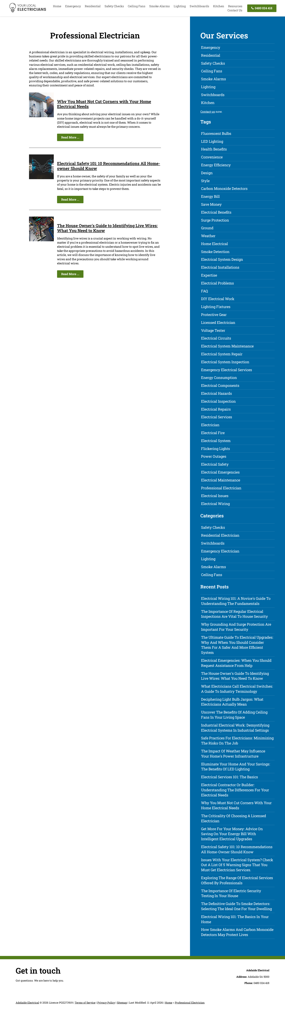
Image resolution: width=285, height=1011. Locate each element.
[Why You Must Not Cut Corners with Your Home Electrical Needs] (41, 116)
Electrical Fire (213, 432)
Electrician (210, 424)
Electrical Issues (214, 495)
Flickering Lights (215, 448)
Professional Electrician (221, 488)
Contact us (207, 112)
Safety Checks (114, 6)
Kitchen (218, 6)
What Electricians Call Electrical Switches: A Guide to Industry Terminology (237, 689)
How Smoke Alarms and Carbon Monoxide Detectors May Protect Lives (237, 932)
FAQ (204, 291)
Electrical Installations (220, 267)
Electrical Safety (215, 464)
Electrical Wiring (215, 503)
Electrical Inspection (218, 401)
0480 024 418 (263, 8)
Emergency (73, 6)
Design (207, 172)
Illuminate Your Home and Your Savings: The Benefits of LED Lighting (235, 767)
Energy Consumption (219, 377)
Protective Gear (214, 314)
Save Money (211, 204)
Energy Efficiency (216, 165)
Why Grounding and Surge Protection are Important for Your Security (236, 627)
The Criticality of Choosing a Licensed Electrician (233, 818)
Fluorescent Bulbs (216, 133)
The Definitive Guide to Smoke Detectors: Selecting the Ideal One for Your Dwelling (236, 906)
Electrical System (216, 440)
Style (205, 180)
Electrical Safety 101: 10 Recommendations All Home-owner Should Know (108, 166)
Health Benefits (214, 149)
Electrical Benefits (216, 212)
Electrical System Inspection (225, 361)
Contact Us (234, 10)
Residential (93, 6)
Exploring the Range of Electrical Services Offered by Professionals (237, 880)
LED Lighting (212, 141)
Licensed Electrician (218, 322)
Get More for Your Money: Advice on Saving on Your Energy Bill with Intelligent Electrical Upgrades (232, 833)
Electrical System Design (222, 259)
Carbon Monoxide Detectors (224, 188)
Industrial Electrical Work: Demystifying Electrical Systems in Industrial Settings (235, 728)
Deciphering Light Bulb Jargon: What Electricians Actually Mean (232, 702)
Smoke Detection (215, 251)
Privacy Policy (106, 1002)
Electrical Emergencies (220, 472)
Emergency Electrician (220, 551)
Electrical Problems (217, 283)
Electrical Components (220, 385)
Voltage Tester (213, 330)
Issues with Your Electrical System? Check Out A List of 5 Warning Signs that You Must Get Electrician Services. (237, 864)
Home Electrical (214, 243)
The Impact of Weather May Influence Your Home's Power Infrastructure (233, 753)
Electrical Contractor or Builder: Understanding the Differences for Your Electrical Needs (235, 789)
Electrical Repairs (216, 409)
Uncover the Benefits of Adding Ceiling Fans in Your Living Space (234, 715)
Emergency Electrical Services (226, 369)
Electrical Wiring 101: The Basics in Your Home (235, 919)
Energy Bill (210, 196)
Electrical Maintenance (220, 480)
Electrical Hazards (216, 393)
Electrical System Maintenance (227, 346)
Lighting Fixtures (215, 306)
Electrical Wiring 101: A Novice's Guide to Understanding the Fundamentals (235, 601)
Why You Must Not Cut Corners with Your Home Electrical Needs (104, 104)
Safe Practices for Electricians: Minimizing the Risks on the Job (237, 740)
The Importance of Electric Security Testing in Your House (231, 893)
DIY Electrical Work (217, 298)
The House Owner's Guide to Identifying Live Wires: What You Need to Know (107, 228)
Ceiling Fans (136, 6)
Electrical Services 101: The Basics (229, 776)
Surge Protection (215, 220)
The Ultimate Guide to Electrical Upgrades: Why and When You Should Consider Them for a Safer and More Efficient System (237, 645)
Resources (235, 6)
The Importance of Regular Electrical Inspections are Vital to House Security (234, 614)
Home (57, 6)
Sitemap (122, 1002)
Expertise (209, 275)
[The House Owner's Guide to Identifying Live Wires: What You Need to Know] (41, 240)
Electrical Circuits (216, 338)
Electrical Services (216, 417)
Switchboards (199, 6)
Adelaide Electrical (27, 1002)
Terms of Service (85, 1002)
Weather (208, 235)
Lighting (180, 6)
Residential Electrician (220, 535)
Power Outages (213, 456)
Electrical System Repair (221, 354)
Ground (207, 227)
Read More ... (70, 137)
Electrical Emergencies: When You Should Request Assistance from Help (236, 663)
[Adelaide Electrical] (28, 12)
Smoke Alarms (159, 6)
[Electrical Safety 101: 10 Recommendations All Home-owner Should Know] (41, 178)
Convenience (212, 157)
